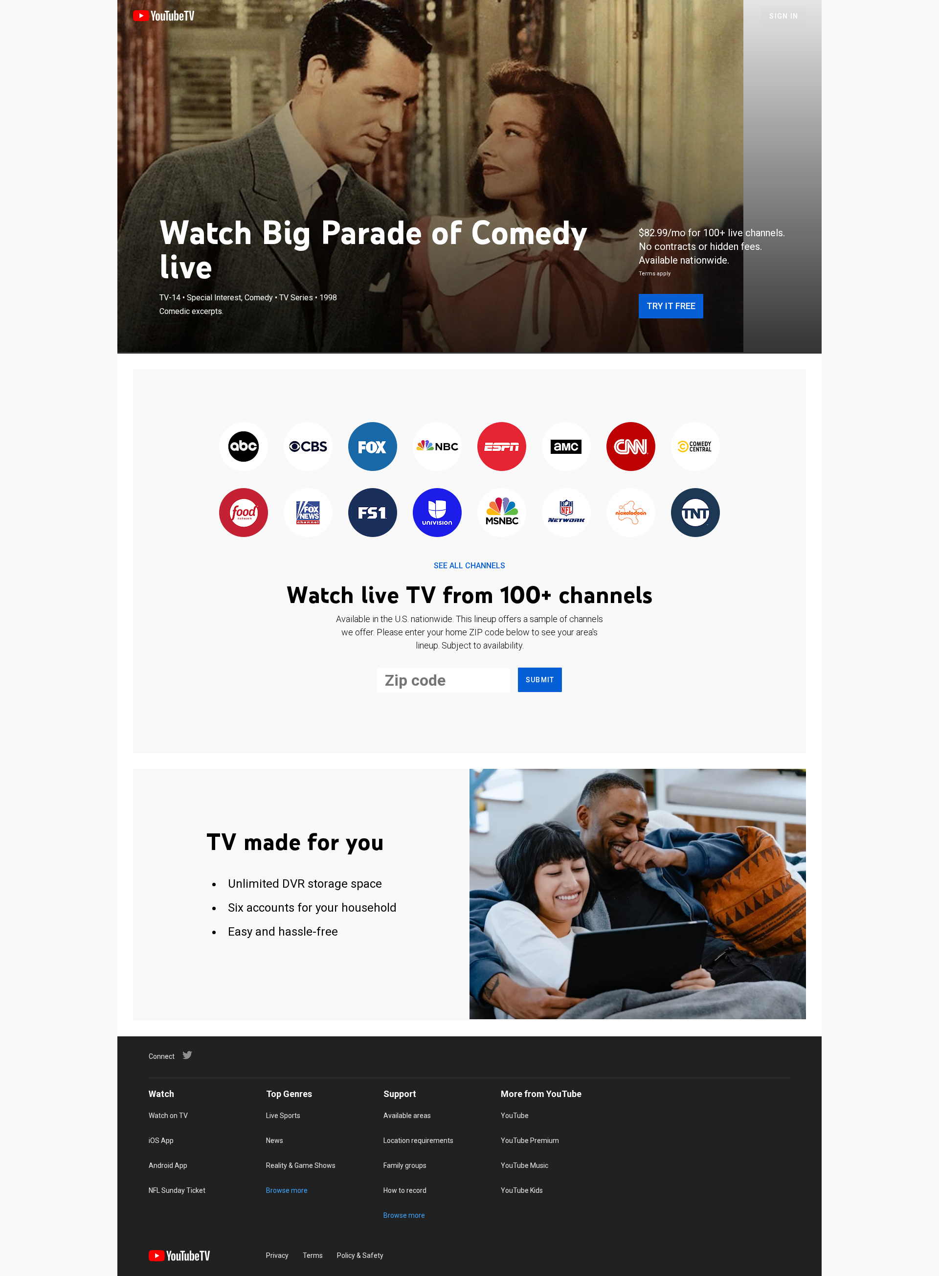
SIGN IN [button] (783, 16)
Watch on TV (168, 1115)
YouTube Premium (530, 1140)
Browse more (287, 1190)
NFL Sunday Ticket (177, 1190)
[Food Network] (243, 513)
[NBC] (437, 447)
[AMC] (566, 447)
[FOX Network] (372, 447)
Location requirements (418, 1140)
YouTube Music (524, 1165)
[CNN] (631, 447)
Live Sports (283, 1115)
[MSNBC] (502, 513)
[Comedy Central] (695, 447)
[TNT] (695, 513)
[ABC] (243, 447)
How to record (404, 1190)
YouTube (515, 1115)
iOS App (161, 1140)
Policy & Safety (360, 1255)
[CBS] (308, 447)
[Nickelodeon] (631, 513)
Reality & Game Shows (300, 1165)
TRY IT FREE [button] (671, 306)
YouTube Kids (522, 1190)
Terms (313, 1255)
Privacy (277, 1255)
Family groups (404, 1165)
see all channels (469, 565)
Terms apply (655, 273)
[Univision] (437, 513)
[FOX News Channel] (308, 513)
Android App (168, 1165)
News (274, 1140)
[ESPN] (502, 447)
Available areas (407, 1115)
